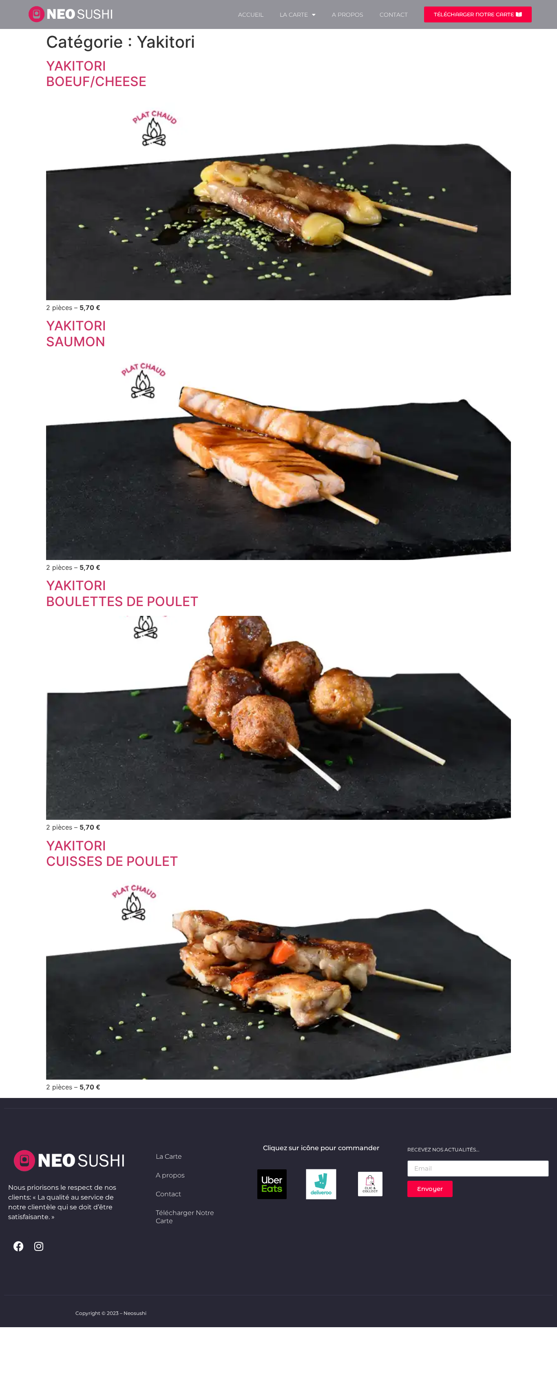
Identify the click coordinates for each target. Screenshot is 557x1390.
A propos (347, 14)
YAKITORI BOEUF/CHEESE (96, 73)
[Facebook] (18, 1246)
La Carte (294, 14)
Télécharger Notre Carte (185, 1217)
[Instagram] (39, 1246)
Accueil (250, 14)
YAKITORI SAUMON (76, 333)
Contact (394, 14)
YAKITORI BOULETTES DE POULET (122, 593)
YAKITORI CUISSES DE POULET (112, 853)
